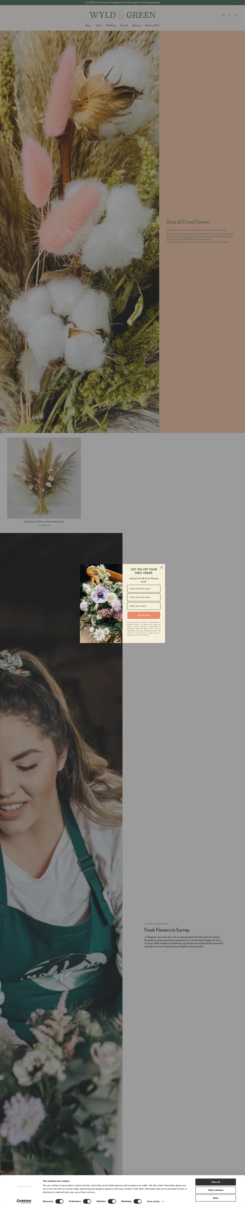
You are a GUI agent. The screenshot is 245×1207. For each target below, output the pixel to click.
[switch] (87, 1201)
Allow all (215, 1182)
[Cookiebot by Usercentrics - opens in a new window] (24, 1201)
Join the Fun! (143, 615)
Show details (153, 1201)
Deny (215, 1198)
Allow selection (215, 1190)
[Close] (161, 567)
